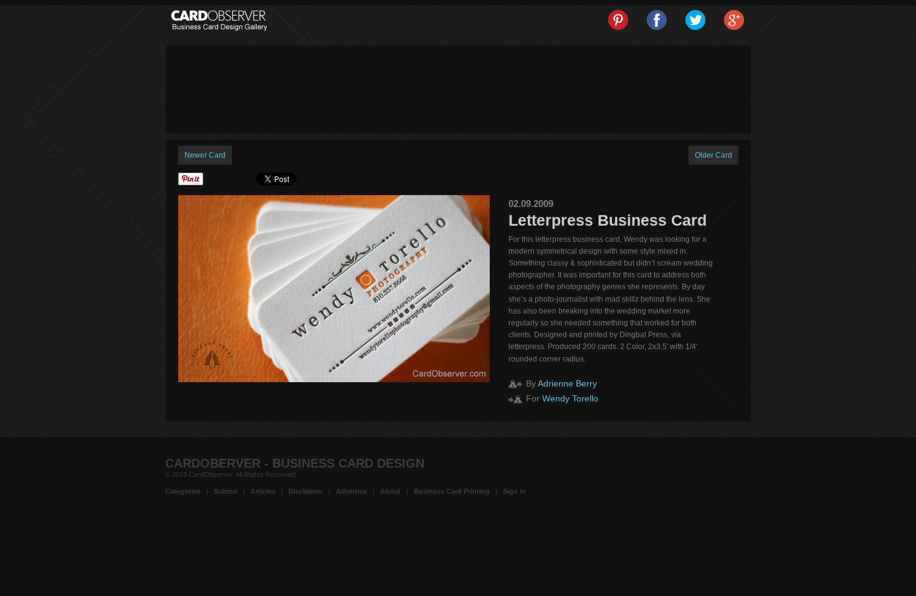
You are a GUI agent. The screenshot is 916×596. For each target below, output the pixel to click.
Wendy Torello (570, 398)
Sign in (514, 491)
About (390, 491)
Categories (183, 491)
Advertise (351, 491)
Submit (225, 491)
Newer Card (205, 155)
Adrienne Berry (567, 383)
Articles (262, 491)
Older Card (713, 155)
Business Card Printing (452, 491)
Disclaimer (306, 491)
